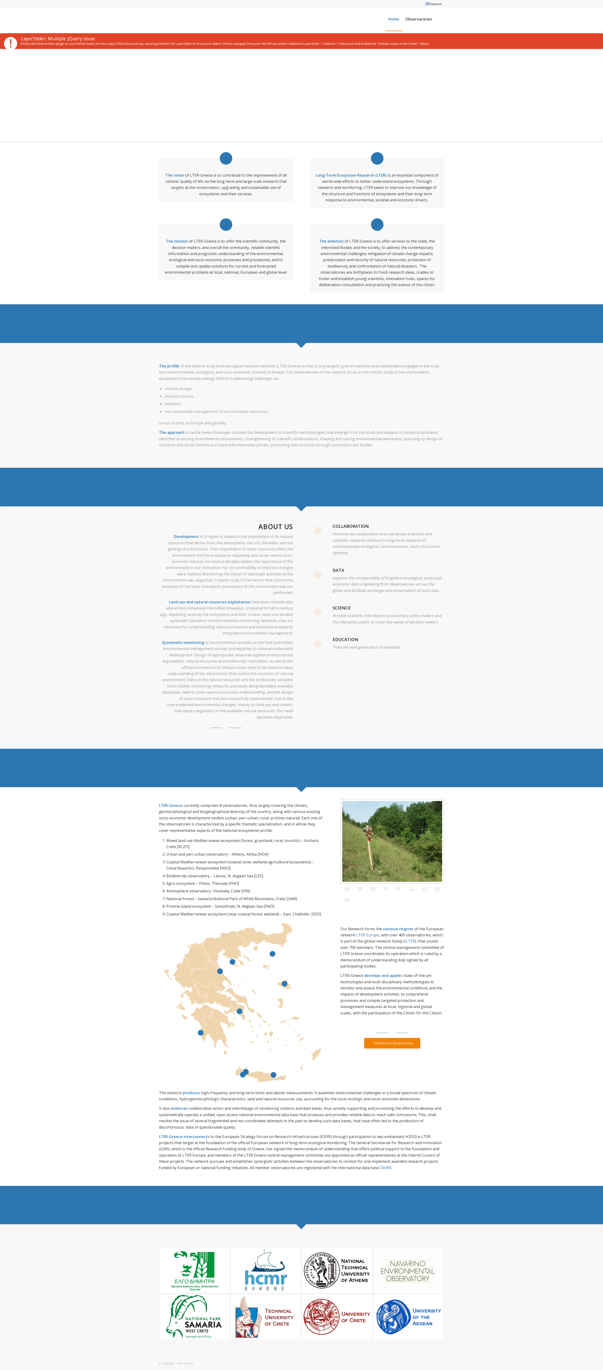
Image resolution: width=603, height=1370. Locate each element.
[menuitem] (432, 3)
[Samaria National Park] (437, 889)
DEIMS (386, 1167)
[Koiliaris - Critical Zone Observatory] (398, 889)
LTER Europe (367, 935)
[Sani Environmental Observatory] (346, 900)
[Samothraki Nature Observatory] (359, 888)
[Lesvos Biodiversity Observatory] (392, 841)
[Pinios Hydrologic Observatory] (424, 889)
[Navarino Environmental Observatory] (411, 889)
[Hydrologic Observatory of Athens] (385, 888)
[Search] (439, 19)
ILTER (410, 941)
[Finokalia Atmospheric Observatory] (372, 889)
